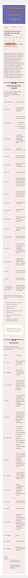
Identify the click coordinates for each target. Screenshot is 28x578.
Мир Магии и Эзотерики (14, 11)
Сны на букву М (10, 43)
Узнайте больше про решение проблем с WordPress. (15, 566)
